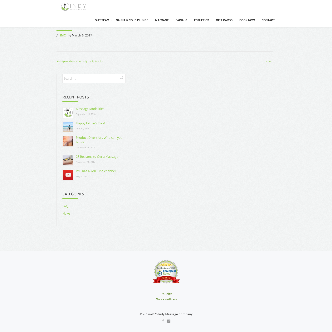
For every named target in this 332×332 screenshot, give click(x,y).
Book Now (247, 20)
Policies (166, 294)
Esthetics (201, 20)
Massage (162, 20)
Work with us (166, 299)
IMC (63, 35)
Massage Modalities (90, 109)
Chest (269, 61)
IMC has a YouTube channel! (96, 171)
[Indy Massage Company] (74, 6)
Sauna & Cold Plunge (132, 20)
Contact (268, 20)
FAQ (65, 206)
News (66, 213)
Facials (181, 20)
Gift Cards (224, 20)
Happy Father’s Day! (90, 123)
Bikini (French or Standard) (79, 61)
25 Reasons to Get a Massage (97, 156)
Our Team (102, 20)
